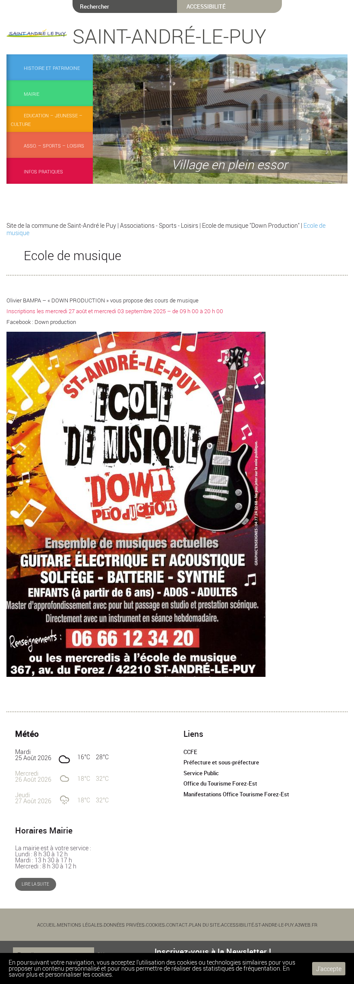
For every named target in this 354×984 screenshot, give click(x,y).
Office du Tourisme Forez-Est (220, 783)
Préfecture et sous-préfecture (221, 762)
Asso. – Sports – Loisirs (54, 145)
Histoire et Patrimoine (52, 68)
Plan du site (204, 924)
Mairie (31, 94)
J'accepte (328, 969)
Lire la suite (35, 884)
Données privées (124, 924)
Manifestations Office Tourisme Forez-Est (236, 794)
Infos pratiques (43, 171)
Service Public (201, 773)
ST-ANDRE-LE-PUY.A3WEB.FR (286, 924)
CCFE (190, 752)
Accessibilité (237, 924)
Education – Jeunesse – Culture (46, 119)
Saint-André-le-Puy (169, 35)
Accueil (46, 924)
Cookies (155, 924)
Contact (177, 924)
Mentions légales (79, 924)
